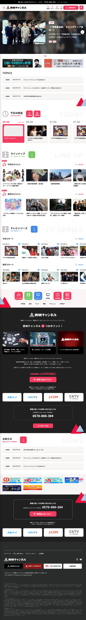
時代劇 (23, 304)
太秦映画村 (72, 566)
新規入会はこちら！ (44, 379)
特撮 (44, 304)
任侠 (30, 304)
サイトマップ (7, 553)
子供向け (62, 304)
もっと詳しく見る (43, 426)
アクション (52, 304)
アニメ (37, 304)
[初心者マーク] (81, 8)
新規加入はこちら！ (44, 514)
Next (82, 32)
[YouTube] (81, 559)
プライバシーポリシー (31, 553)
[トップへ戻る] (6, 546)
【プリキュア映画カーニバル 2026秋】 (66, 27)
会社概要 (41, 553)
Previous (3, 32)
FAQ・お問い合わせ (18, 553)
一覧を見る (80, 164)
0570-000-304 (50, 2)
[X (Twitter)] (77, 559)
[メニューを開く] (4, 8)
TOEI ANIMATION (55, 566)
